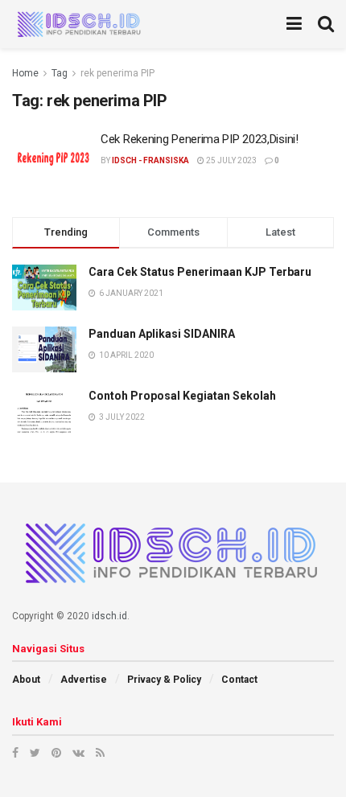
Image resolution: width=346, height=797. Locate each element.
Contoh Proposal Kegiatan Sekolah (182, 395)
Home (25, 73)
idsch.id (109, 616)
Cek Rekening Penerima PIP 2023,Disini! (200, 139)
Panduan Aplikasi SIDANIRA (162, 333)
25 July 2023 (230, 160)
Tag (59, 73)
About (26, 679)
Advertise (83, 679)
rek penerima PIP (117, 73)
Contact (239, 679)
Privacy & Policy (164, 679)
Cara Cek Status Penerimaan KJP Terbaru (200, 271)
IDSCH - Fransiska (150, 160)
